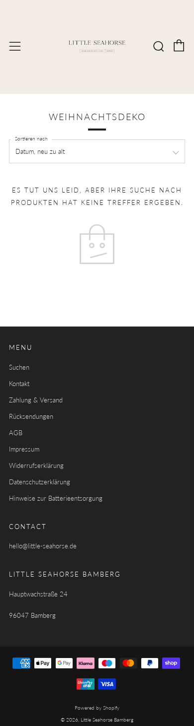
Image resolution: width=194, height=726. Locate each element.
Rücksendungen (31, 416)
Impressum (24, 449)
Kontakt (19, 384)
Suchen (19, 367)
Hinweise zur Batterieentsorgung (55, 498)
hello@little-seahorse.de (43, 546)
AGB (15, 433)
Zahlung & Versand (36, 400)
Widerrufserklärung (36, 465)
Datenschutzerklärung (39, 482)
